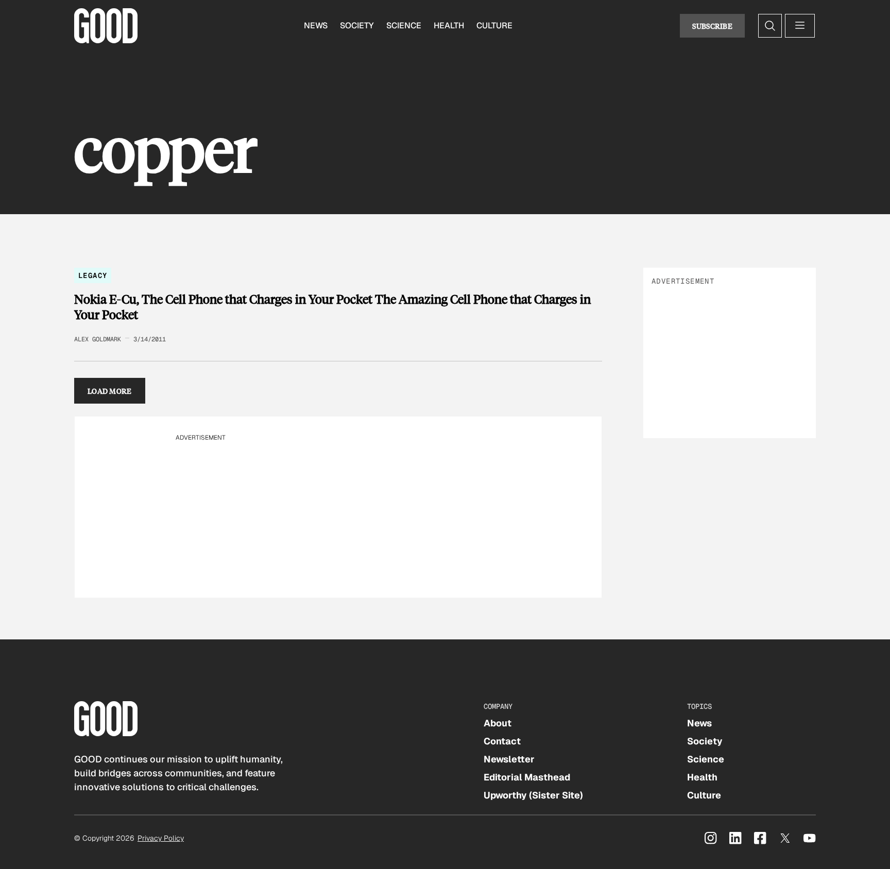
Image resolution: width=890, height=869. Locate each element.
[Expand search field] (770, 26)
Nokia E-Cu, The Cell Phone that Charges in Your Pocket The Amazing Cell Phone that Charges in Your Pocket (332, 306)
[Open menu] (800, 26)
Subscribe (712, 25)
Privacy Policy (161, 838)
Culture (494, 25)
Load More (110, 390)
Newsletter (509, 759)
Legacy (92, 275)
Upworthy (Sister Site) (533, 795)
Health (449, 25)
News (316, 25)
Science (403, 25)
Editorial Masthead (527, 777)
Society (357, 25)
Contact (502, 741)
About (497, 723)
